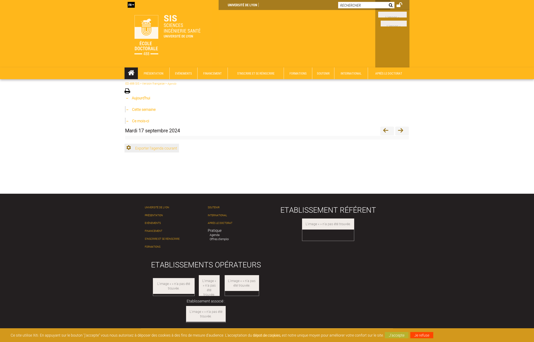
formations (152, 246)
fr (130, 5)
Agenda (215, 235)
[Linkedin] (394, 23)
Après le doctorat (220, 223)
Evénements (153, 223)
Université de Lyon (242, 5)
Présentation (154, 215)
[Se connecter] (402, 5)
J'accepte (396, 335)
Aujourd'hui (141, 97)
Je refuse (421, 335)
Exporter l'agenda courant (156, 148)
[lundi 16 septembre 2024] (387, 131)
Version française (153, 83)
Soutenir (214, 207)
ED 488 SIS (132, 83)
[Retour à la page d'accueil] (172, 33)
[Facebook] (392, 14)
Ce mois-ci (140, 120)
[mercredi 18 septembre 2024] (402, 131)
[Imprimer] (129, 91)
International (217, 215)
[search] (366, 5)
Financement (153, 231)
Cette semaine (144, 109)
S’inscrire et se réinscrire (162, 239)
